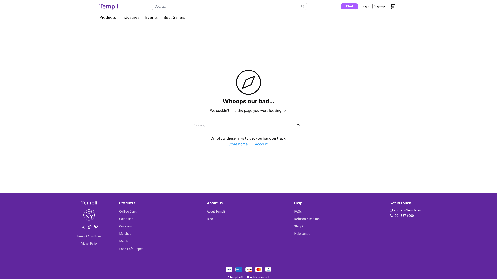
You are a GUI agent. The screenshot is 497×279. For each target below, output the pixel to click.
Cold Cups (126, 219)
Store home (238, 144)
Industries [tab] (130, 17)
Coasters (125, 226)
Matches (125, 234)
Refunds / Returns (307, 219)
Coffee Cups (128, 211)
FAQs (298, 211)
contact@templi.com (408, 210)
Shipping (300, 226)
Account (262, 144)
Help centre (302, 234)
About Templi (216, 211)
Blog (210, 219)
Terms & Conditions (89, 236)
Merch (123, 241)
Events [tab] (151, 17)
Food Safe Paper (131, 249)
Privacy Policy (89, 243)
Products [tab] (107, 17)
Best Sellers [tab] (174, 17)
